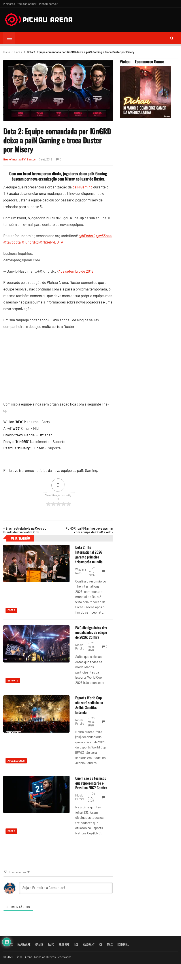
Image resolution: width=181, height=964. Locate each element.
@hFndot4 (87, 235)
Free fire (64, 944)
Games (39, 944)
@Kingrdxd (30, 242)
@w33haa (104, 235)
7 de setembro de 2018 (75, 271)
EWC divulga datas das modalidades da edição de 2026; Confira (91, 632)
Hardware (23, 944)
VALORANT (88, 944)
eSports (13, 680)
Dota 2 (18, 52)
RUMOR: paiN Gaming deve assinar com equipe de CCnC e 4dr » (89, 530)
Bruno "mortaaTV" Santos (19, 159)
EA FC (51, 944)
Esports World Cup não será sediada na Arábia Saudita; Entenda (89, 705)
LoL (76, 944)
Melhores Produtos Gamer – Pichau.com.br (30, 4)
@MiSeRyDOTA (51, 242)
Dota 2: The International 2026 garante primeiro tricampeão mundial (89, 554)
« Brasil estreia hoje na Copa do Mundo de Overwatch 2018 (24, 530)
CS (100, 944)
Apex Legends (16, 760)
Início (6, 52)
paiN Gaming (82, 187)
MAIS (110, 944)
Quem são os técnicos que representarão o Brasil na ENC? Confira (91, 783)
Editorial (123, 944)
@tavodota (12, 242)
